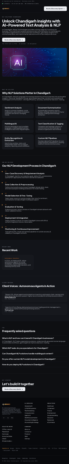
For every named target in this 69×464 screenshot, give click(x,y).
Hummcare (5, 434)
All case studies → (7, 441)
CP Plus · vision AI (7, 429)
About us (27, 429)
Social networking (52, 415)
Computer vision (29, 413)
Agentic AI (28, 415)
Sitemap (27, 438)
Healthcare (50, 406)
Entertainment (51, 413)
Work (26, 436)
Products (27, 434)
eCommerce (51, 422)
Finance (49, 410)
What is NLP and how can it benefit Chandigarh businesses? (28, 338)
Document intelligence (31, 420)
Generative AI (28, 406)
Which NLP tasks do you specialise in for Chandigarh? (25, 348)
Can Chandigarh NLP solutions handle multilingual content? (27, 353)
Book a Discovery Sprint (55, 8)
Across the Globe (7, 436)
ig (8, 417)
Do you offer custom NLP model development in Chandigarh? (28, 359)
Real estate (50, 420)
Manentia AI (5, 431)
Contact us (28, 431)
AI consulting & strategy (31, 422)
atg (12, 417)
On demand (50, 408)
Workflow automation (31, 417)
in (3, 417)
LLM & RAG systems (30, 408)
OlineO (4, 438)
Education (50, 417)
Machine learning (29, 410)
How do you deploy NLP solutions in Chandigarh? (23, 364)
